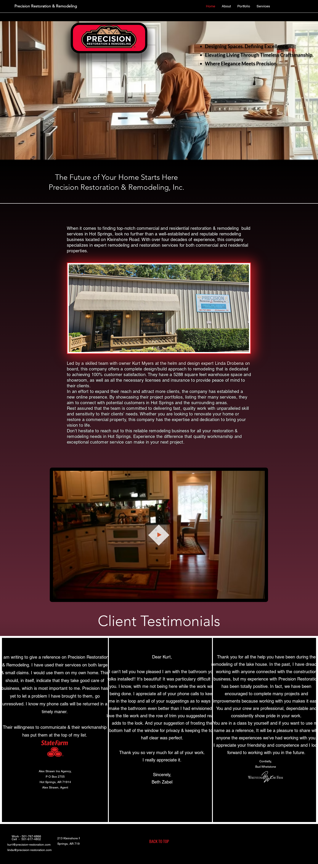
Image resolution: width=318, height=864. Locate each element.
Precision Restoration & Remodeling (45, 6)
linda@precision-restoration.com (29, 850)
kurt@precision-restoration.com (29, 844)
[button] (259, 594)
